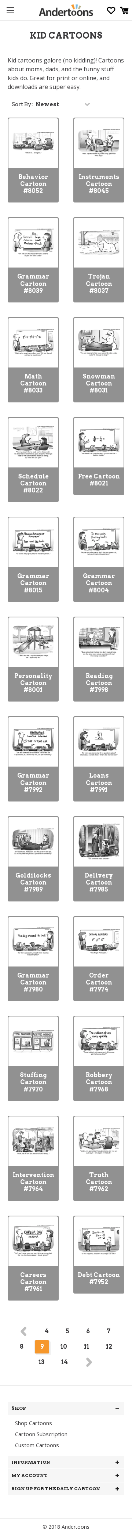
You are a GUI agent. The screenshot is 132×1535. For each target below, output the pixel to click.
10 (63, 1346)
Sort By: (22, 104)
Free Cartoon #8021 (99, 480)
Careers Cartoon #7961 (33, 1282)
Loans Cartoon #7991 (99, 782)
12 (109, 1346)
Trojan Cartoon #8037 (99, 283)
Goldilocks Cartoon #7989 (33, 882)
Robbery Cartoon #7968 (99, 1082)
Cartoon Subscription (41, 1434)
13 (41, 1362)
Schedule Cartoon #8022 (33, 483)
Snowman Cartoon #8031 (98, 383)
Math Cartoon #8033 (33, 383)
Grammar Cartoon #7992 (33, 782)
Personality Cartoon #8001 (33, 683)
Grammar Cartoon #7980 (33, 982)
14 (64, 1362)
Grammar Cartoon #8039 (33, 283)
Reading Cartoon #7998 (99, 683)
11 (86, 1346)
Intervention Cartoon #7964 (33, 1182)
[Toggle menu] (10, 10)
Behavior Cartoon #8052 (33, 183)
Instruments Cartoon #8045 (98, 183)
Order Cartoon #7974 (99, 982)
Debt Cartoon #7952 (99, 1278)
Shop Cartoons (33, 1423)
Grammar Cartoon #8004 (99, 583)
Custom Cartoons (37, 1445)
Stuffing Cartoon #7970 (33, 1082)
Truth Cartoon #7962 (99, 1182)
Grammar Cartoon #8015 (33, 583)
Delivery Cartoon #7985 (99, 882)
